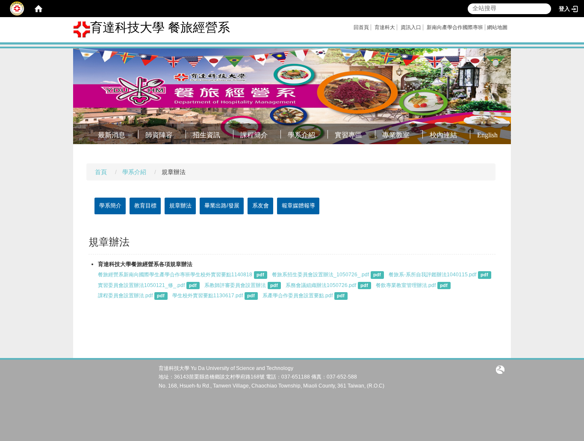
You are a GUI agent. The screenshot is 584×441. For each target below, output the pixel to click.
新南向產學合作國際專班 (455, 27)
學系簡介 (110, 205)
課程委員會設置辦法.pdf (125, 296)
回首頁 (361, 27)
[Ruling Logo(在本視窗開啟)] (500, 369)
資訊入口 (411, 27)
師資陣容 (159, 135)
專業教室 (396, 135)
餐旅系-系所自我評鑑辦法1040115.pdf (432, 275)
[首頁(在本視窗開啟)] (38, 8)
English (487, 135)
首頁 (101, 172)
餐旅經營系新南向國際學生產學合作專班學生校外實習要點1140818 (175, 275)
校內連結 (443, 135)
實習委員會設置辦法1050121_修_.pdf (141, 285)
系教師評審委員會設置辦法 (235, 285)
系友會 (260, 205)
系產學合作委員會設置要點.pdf (298, 296)
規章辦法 (180, 205)
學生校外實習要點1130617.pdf (207, 296)
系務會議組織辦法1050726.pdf (321, 285)
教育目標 (145, 205)
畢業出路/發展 (221, 205)
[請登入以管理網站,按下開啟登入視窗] (17, 8)
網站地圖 (497, 27)
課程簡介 (254, 135)
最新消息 (111, 135)
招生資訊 (206, 135)
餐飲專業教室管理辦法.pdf (406, 285)
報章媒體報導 (298, 205)
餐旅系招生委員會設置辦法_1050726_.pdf (320, 275)
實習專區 (348, 135)
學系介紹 (301, 135)
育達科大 (385, 27)
